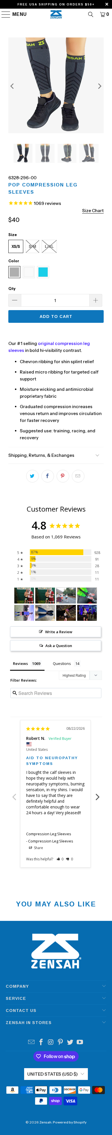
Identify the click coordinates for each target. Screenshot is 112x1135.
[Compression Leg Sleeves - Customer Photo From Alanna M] (66, 613)
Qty (12, 288)
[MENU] (3, 14)
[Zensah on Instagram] (51, 1042)
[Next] (99, 86)
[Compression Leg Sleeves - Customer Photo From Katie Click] (24, 613)
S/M (32, 246)
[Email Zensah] (31, 1042)
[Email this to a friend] (78, 476)
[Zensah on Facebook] (41, 1042)
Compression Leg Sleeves (48, 833)
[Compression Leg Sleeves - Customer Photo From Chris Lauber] (24, 596)
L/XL (49, 246)
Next (98, 794)
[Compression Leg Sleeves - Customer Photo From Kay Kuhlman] (45, 613)
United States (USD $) (52, 1074)
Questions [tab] (62, 663)
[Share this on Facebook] (47, 476)
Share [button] (38, 847)
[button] (60, 859)
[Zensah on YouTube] (80, 1042)
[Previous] (12, 86)
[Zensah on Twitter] (70, 1042)
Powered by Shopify (69, 1122)
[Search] (90, 14)
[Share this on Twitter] (32, 476)
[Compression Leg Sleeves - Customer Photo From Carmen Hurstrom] (66, 596)
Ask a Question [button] (58, 645)
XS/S (15, 246)
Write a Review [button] (58, 631)
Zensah (45, 1122)
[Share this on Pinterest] (63, 476)
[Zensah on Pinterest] (60, 1042)
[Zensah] (56, 14)
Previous (14, 794)
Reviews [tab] (20, 663)
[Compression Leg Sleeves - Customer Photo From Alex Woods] (87, 596)
